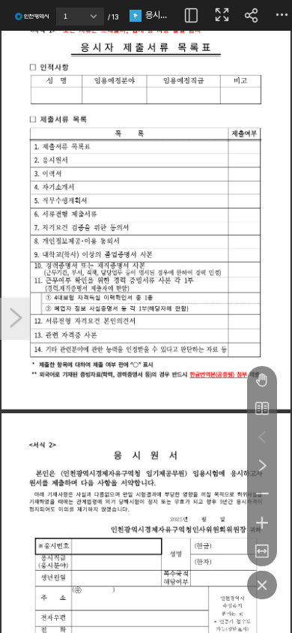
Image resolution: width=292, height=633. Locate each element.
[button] (97, 20)
